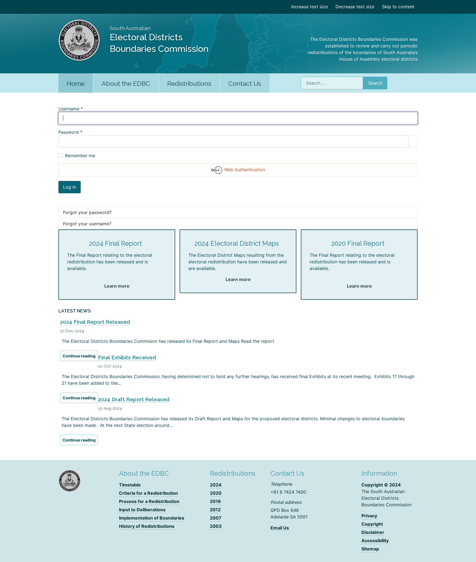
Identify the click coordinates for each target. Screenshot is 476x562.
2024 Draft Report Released (133, 399)
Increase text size (309, 6)
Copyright (372, 524)
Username (70, 108)
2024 (215, 485)
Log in (69, 187)
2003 (216, 526)
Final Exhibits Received (127, 357)
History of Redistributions (146, 526)
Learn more (116, 286)
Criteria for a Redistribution (148, 493)
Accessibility (375, 540)
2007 (215, 518)
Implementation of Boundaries (151, 518)
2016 (215, 501)
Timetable (130, 485)
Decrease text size (355, 6)
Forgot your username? (87, 223)
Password (70, 132)
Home (76, 83)
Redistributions (189, 83)
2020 (215, 493)
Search (375, 83)
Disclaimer (372, 532)
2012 (215, 509)
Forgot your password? (87, 212)
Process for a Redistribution (149, 501)
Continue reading (79, 356)
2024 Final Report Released (95, 322)
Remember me (80, 155)
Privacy (369, 515)
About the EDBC (126, 83)
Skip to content (398, 6)
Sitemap (370, 549)
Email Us (280, 528)
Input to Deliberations (142, 509)
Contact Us (244, 83)
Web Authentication (244, 169)
